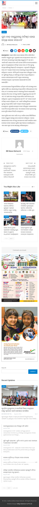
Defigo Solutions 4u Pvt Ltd (24, 504)
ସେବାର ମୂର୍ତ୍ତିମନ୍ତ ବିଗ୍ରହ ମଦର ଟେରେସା (16, 457)
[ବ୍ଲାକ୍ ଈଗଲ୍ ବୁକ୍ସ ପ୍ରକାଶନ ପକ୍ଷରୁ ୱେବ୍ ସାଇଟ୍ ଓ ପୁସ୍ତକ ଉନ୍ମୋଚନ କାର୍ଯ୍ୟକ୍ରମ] (11, 220)
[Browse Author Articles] (19, 144)
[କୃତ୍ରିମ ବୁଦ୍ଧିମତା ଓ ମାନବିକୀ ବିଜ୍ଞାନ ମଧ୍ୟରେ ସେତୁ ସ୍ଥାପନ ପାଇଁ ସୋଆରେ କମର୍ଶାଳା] (19, 395)
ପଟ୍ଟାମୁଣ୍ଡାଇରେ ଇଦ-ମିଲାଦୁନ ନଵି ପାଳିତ (15, 426)
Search (4, 368)
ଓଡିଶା (3, 386)
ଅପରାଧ (4, 32)
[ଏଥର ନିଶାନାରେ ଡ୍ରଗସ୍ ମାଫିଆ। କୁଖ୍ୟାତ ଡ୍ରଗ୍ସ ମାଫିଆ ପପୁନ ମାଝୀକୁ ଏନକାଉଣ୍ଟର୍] (11, 197)
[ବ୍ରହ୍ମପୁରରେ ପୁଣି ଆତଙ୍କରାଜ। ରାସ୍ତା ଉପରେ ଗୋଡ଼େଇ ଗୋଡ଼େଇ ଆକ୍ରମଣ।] (28, 220)
